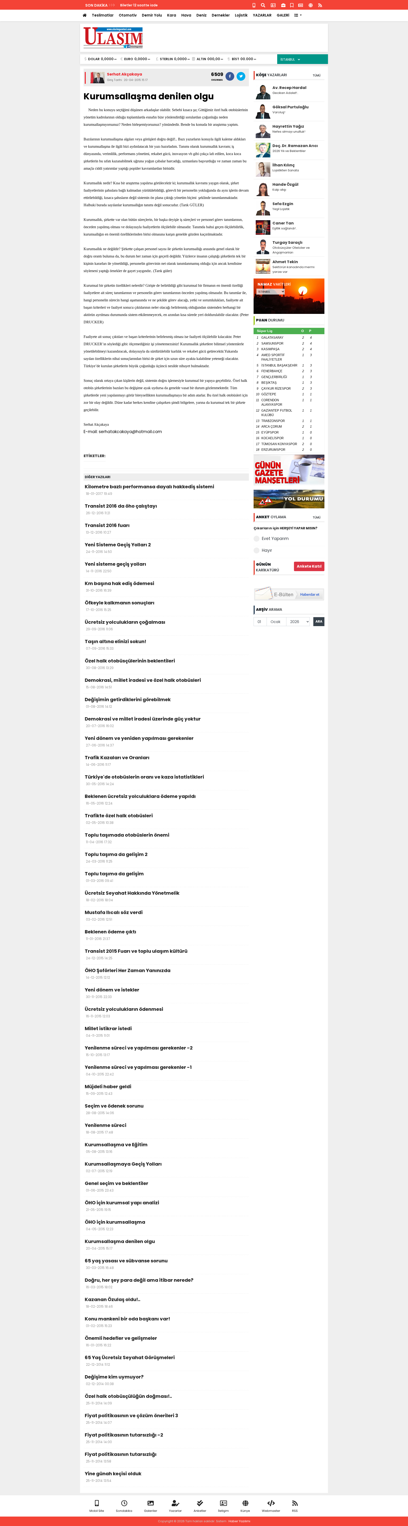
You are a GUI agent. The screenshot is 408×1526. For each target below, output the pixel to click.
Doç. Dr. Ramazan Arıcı (295, 145)
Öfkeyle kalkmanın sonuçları (119, 605)
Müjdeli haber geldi (108, 1089)
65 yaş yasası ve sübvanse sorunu (126, 1263)
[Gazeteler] (300, 4)
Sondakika (124, 1511)
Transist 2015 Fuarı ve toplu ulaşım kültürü (136, 954)
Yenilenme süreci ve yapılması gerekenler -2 (139, 1051)
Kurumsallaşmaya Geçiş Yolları (123, 1167)
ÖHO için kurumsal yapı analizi (122, 1205)
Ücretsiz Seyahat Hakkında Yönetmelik (132, 896)
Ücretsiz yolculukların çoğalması (125, 625)
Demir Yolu (152, 15)
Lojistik (241, 15)
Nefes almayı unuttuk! (288, 131)
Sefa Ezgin (282, 204)
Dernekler (221, 15)
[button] (298, 15)
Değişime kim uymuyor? (114, 1380)
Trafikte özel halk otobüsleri (119, 818)
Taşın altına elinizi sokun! (115, 644)
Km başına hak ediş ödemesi (119, 586)
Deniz (201, 15)
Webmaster (271, 1511)
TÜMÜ (317, 75)
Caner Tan (283, 223)
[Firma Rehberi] (283, 4)
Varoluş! (278, 112)
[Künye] (310, 4)
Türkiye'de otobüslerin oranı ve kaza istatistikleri (144, 780)
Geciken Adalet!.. (285, 93)
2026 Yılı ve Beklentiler (289, 151)
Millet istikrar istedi (108, 1031)
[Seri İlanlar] (292, 4)
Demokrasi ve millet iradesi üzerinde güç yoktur (143, 722)
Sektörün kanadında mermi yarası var (293, 269)
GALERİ (283, 15)
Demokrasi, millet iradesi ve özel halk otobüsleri (143, 683)
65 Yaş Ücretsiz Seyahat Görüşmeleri (130, 1360)
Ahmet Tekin (285, 262)
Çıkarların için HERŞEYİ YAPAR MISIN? (285, 528)
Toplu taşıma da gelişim (114, 876)
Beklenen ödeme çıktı (110, 934)
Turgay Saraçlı (287, 242)
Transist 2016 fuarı (107, 528)
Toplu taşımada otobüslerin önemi (127, 838)
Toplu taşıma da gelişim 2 (116, 857)
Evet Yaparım (275, 538)
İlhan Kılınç (283, 165)
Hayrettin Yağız (288, 126)
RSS (295, 1511)
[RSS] (320, 4)
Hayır (267, 550)
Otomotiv (128, 15)
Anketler (200, 1511)
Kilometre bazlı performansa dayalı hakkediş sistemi (149, 489)
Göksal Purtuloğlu (290, 107)
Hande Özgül (285, 184)
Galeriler (150, 1511)
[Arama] (263, 4)
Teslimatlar (103, 15)
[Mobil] (254, 4)
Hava (186, 15)
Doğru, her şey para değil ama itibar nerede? (139, 1283)
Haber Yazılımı (239, 1521)
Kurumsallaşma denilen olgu (120, 1244)
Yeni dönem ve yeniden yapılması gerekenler (139, 741)
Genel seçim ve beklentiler (116, 1186)
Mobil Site (96, 1511)
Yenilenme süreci (105, 1128)
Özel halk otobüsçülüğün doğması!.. (128, 1399)
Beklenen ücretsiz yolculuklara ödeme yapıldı (140, 799)
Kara (171, 15)
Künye (245, 1511)
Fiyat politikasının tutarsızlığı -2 (124, 1438)
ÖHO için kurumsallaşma (115, 1225)
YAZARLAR (262, 15)
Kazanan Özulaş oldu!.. (112, 1302)
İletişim (223, 1511)
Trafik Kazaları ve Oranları (117, 760)
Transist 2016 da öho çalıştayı (121, 509)
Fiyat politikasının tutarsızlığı (121, 1457)
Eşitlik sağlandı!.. (284, 228)
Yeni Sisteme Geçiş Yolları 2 (118, 547)
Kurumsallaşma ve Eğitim (116, 1147)
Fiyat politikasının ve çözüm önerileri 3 (131, 1418)
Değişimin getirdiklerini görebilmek (128, 702)
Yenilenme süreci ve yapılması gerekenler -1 (138, 1070)
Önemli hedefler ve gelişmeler (121, 1341)
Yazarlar (175, 1511)
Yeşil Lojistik (281, 209)
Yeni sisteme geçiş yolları (115, 567)
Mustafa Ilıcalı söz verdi (114, 915)
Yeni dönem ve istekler (112, 992)
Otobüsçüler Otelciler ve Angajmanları (291, 250)
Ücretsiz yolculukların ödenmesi (124, 1012)
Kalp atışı (279, 189)
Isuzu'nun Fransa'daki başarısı (146, 5)
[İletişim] (273, 4)
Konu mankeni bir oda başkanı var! (127, 1321)
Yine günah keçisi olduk (113, 1476)
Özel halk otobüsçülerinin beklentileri (130, 664)
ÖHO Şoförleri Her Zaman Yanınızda (127, 973)
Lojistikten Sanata (285, 170)
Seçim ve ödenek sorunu (114, 1109)
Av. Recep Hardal (289, 87)
